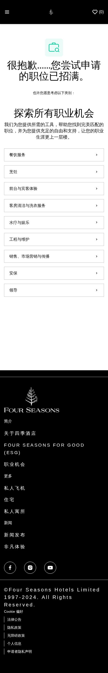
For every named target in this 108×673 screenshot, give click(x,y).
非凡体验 (15, 546)
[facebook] (10, 568)
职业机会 (15, 464)
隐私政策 (14, 627)
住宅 (9, 499)
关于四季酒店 (20, 433)
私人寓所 (15, 511)
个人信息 (14, 643)
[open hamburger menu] (7, 12)
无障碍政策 (16, 635)
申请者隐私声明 (19, 651)
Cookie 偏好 (13, 611)
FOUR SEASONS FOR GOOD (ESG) (44, 449)
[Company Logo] (51, 12)
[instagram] (30, 568)
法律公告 (14, 619)
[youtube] (50, 568)
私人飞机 (15, 488)
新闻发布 (15, 534)
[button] (54, 311)
